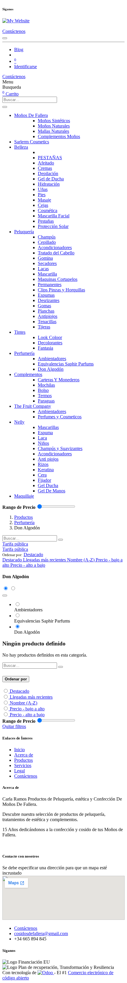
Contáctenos (13, 31)
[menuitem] (18, 49)
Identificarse (25, 66)
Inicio (19, 749)
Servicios (22, 765)
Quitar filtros (14, 726)
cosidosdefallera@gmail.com (41, 933)
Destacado (19, 691)
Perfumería (24, 522)
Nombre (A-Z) (23, 702)
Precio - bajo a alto (27, 708)
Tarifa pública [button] (15, 543)
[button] (33, 554)
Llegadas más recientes (31, 697)
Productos (23, 517)
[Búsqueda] (4, 107)
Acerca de (23, 754)
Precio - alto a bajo (27, 714)
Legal (19, 770)
